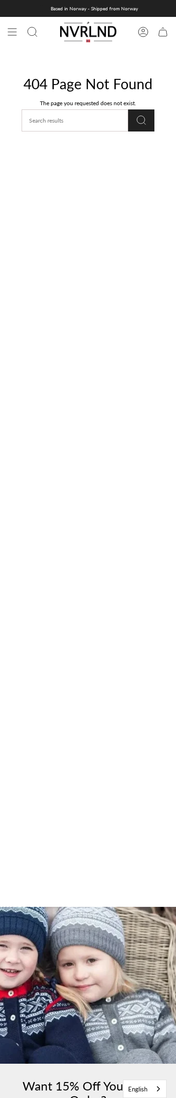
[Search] (141, 120)
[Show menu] (12, 32)
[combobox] (145, 1089)
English (137, 1089)
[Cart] (163, 32)
